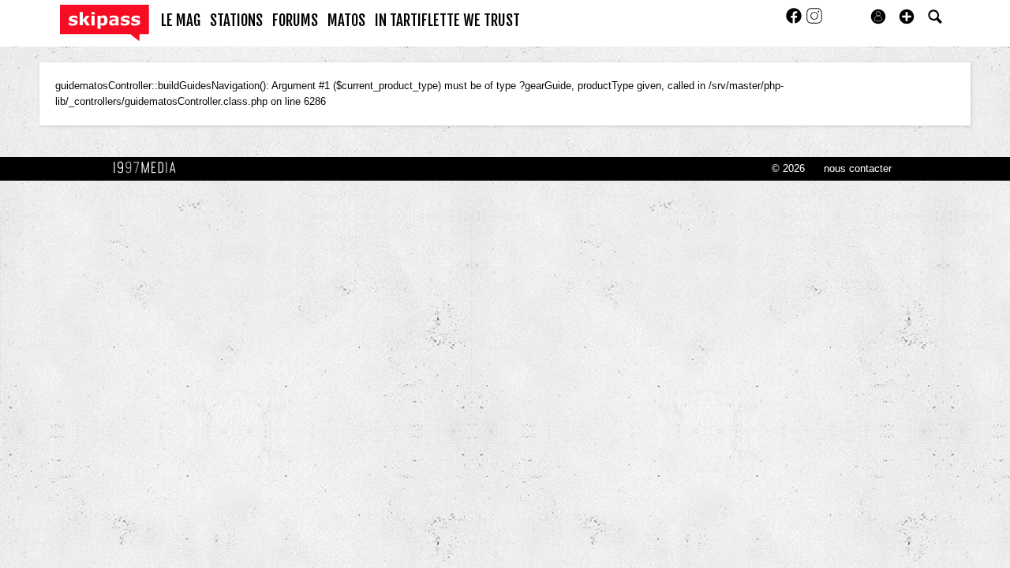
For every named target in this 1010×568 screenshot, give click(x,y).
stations (236, 20)
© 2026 (788, 168)
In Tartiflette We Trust (447, 20)
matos (346, 20)
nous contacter (858, 168)
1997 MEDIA (149, 168)
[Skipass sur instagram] (814, 21)
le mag (180, 20)
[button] (906, 16)
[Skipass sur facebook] (795, 21)
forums (295, 20)
